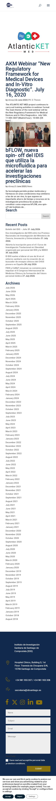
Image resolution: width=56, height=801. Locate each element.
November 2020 (13, 534)
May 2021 (10, 512)
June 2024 (11, 380)
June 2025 (11, 335)
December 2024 (13, 358)
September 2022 (14, 453)
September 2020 (14, 542)
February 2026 (13, 306)
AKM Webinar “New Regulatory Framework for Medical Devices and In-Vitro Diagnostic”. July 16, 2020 (28, 79)
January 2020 (12, 567)
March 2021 (11, 520)
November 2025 (13, 317)
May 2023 (10, 424)
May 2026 (10, 295)
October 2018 (12, 615)
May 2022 (10, 468)
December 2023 (13, 402)
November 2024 (13, 361)
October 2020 (12, 538)
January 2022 (12, 483)
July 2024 (10, 376)
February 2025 (13, 350)
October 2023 (12, 409)
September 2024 (14, 369)
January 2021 (12, 527)
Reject (19, 796)
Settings (32, 796)
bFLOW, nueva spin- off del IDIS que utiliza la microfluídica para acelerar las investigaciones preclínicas (26, 165)
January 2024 (12, 398)
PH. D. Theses (34, 100)
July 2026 (10, 288)
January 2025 (12, 354)
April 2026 (10, 299)
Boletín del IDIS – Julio (16, 229)
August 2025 (12, 328)
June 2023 (11, 420)
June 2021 (11, 508)
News (29, 186)
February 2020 (13, 564)
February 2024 (13, 394)
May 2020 (10, 556)
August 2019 (12, 586)
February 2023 (13, 435)
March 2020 (11, 560)
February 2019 (13, 608)
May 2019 (10, 597)
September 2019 (14, 582)
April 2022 (10, 472)
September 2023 (14, 413)
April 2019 (10, 600)
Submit (38, 769)
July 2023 (10, 416)
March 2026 (11, 302)
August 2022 (12, 457)
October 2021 (12, 494)
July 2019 (10, 589)
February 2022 (13, 479)
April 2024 (10, 387)
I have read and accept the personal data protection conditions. (25, 762)
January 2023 (12, 439)
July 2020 (10, 549)
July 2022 (10, 461)
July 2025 (10, 332)
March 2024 (11, 391)
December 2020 (13, 531)
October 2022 (12, 450)
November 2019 (13, 575)
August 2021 (12, 501)
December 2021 (13, 486)
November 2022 (13, 446)
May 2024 (10, 383)
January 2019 (12, 612)
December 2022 (13, 442)
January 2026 (12, 310)
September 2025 (14, 324)
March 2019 (11, 604)
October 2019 (12, 578)
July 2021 (10, 505)
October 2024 (12, 365)
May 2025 (10, 339)
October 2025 (12, 321)
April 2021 (10, 516)
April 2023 (10, 427)
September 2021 (14, 497)
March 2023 (11, 431)
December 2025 (13, 313)
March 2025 (11, 346)
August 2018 (12, 619)
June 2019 (11, 593)
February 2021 (13, 523)
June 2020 (11, 553)
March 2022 (11, 475)
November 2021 (13, 490)
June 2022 (11, 464)
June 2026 (11, 291)
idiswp (11, 100)
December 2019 (13, 571)
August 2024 (12, 372)
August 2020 (12, 545)
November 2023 (13, 405)
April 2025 (10, 343)
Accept (8, 796)
